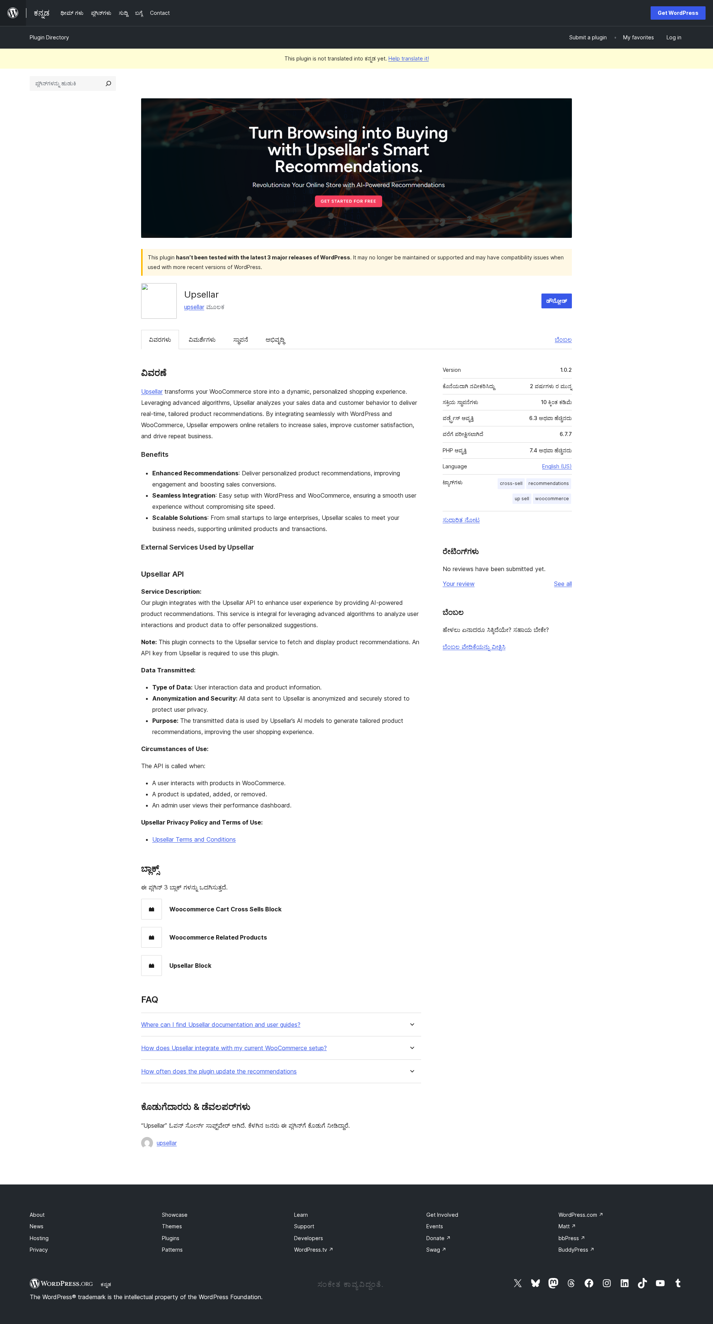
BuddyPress (577, 1249)
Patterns (172, 1249)
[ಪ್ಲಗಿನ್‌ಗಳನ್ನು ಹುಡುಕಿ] (108, 83)
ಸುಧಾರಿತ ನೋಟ (461, 520)
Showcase (175, 1215)
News (36, 1226)
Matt (567, 1226)
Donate (438, 1238)
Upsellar (152, 391)
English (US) (557, 466)
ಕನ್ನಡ (106, 1284)
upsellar (194, 307)
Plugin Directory (49, 37)
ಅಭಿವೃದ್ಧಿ (275, 339)
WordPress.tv (313, 1249)
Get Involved (442, 1215)
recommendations (548, 483)
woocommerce (552, 498)
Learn (301, 1215)
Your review (459, 583)
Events (434, 1226)
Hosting (39, 1238)
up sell (522, 498)
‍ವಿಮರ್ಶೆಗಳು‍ (202, 339)
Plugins (170, 1238)
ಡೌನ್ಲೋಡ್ (556, 301)
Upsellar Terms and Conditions (194, 839)
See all (563, 583)
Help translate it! (408, 58)
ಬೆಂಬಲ (563, 339)
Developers (308, 1238)
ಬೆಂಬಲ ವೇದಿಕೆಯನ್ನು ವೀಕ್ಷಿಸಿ (474, 646)
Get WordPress (678, 13)
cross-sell (511, 483)
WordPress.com (581, 1215)
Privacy (39, 1249)
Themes (172, 1226)
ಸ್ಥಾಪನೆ (240, 339)
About (37, 1215)
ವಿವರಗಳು (160, 339)
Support (304, 1226)
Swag (436, 1249)
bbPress (572, 1238)
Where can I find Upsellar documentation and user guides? (220, 1024)
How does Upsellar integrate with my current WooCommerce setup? (234, 1048)
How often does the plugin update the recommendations (219, 1071)
